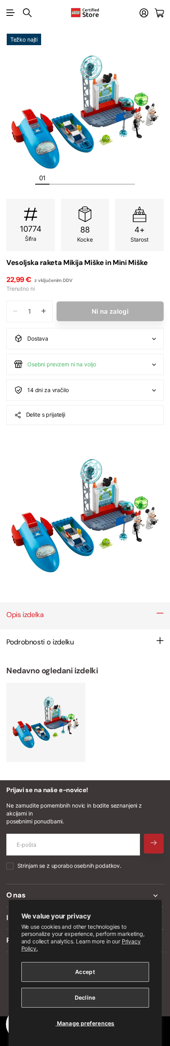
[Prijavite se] (144, 13)
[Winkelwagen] (159, 13)
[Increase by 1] (44, 311)
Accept (85, 971)
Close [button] (85, 895)
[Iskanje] (27, 12)
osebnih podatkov (97, 865)
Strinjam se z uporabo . (69, 865)
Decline (85, 997)
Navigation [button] (10, 12)
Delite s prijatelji (45, 414)
